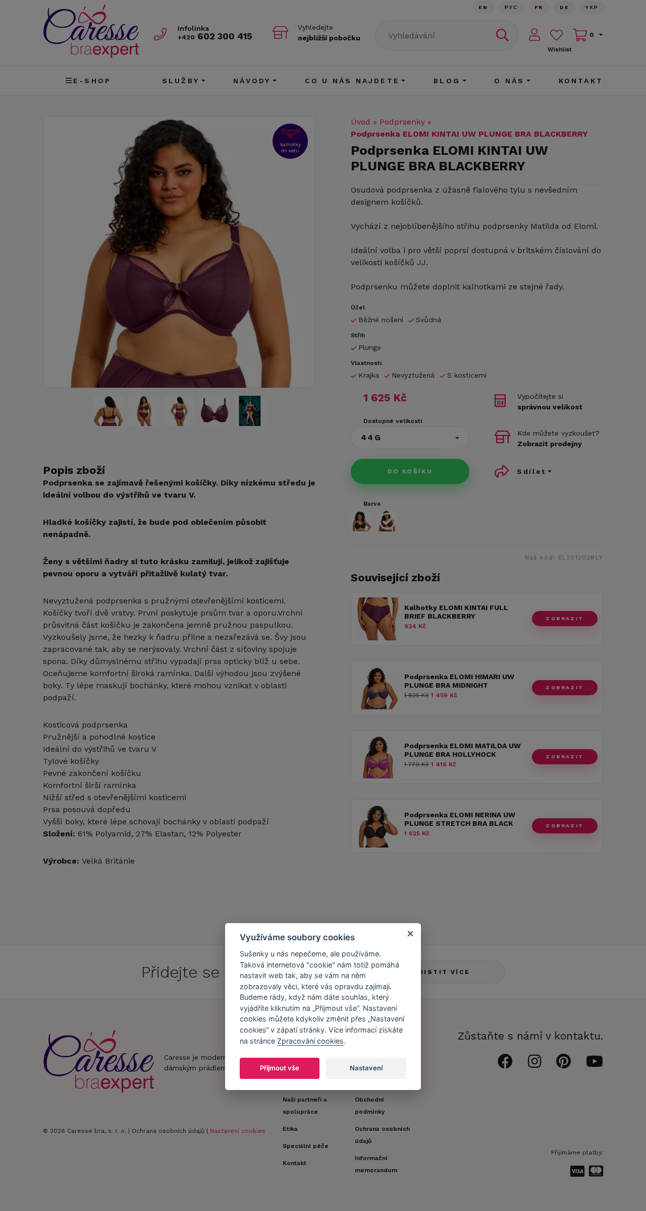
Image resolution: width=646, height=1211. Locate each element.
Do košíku (410, 471)
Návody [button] (252, 81)
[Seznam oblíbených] (556, 35)
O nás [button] (509, 81)
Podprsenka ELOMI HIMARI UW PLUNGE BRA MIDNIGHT (459, 681)
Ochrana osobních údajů (168, 1130)
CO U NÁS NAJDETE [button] (352, 81)
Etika (290, 1128)
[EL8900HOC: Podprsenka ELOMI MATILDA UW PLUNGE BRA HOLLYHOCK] (377, 775)
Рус (511, 7)
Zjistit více (441, 972)
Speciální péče (306, 1145)
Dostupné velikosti (392, 421)
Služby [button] (180, 81)
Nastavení (366, 1068)
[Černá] (361, 521)
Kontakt (581, 81)
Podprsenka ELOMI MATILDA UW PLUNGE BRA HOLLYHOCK (462, 750)
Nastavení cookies (237, 1130)
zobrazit (564, 618)
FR (539, 7)
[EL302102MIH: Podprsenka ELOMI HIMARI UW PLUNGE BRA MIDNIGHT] (377, 706)
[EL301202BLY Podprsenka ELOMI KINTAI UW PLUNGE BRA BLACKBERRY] (179, 252)
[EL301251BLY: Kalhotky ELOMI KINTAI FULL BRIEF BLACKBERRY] (377, 637)
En (483, 7)
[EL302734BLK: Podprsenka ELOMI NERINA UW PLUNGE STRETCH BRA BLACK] (377, 845)
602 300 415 (215, 36)
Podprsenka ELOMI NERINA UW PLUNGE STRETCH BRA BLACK (459, 819)
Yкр (592, 7)
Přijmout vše (279, 1068)
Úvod (360, 122)
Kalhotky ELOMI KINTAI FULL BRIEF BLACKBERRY (456, 611)
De (565, 7)
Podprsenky (402, 122)
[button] (410, 438)
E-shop (92, 81)
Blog (447, 81)
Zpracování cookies (310, 1040)
